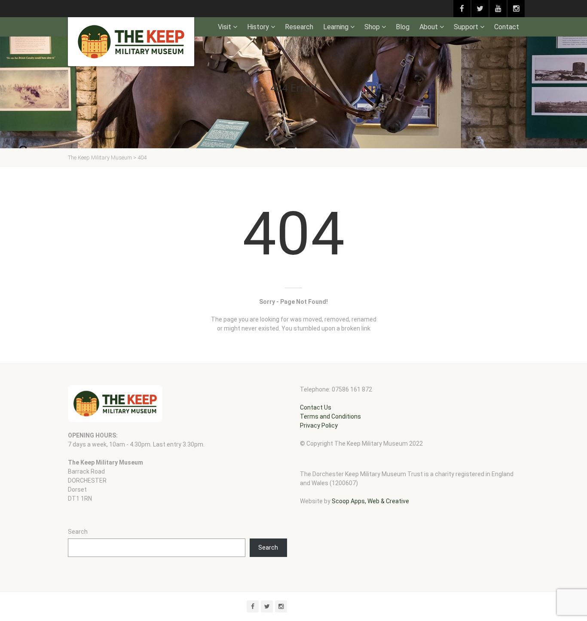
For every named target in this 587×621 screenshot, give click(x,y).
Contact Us (315, 407)
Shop (372, 27)
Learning (336, 27)
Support (466, 27)
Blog (403, 27)
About (428, 27)
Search (78, 531)
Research (299, 27)
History (258, 27)
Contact (506, 27)
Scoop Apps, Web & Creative (370, 501)
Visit (224, 27)
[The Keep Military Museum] (131, 41)
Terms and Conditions (330, 416)
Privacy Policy (319, 425)
